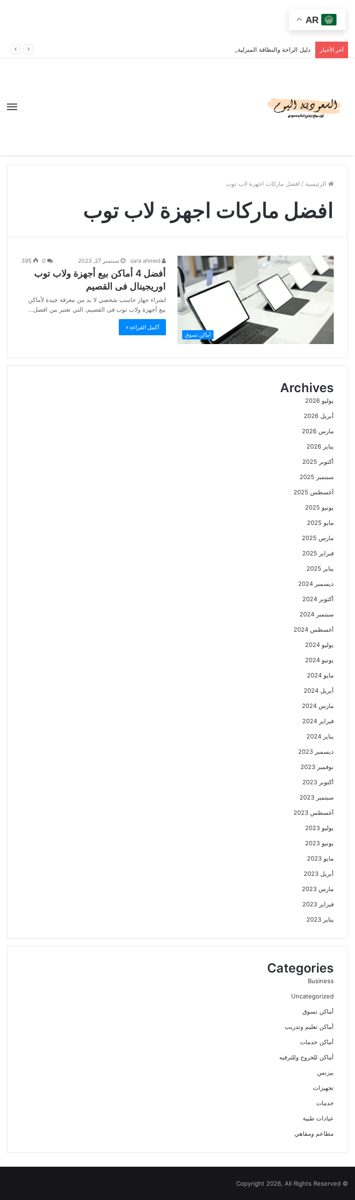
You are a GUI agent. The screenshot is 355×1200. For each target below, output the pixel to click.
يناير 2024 (320, 736)
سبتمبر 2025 (317, 476)
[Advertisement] (177, 21)
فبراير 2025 (318, 553)
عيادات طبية (318, 1118)
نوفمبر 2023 (317, 766)
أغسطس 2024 (314, 629)
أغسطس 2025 (314, 492)
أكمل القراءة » (142, 327)
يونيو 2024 (319, 660)
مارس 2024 (318, 705)
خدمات (325, 1103)
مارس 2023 (318, 888)
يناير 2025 (320, 568)
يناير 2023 (320, 919)
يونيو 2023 (319, 843)
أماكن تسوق (318, 1011)
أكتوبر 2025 (318, 461)
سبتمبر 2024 (317, 614)
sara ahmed (146, 260)
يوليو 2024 (319, 644)
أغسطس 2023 (314, 812)
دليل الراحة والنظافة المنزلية (274, 49)
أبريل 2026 (319, 415)
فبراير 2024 (318, 721)
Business (321, 981)
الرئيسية (316, 183)
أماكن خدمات (317, 1042)
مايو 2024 (320, 675)
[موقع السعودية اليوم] (304, 107)
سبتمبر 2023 (317, 797)
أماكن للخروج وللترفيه (306, 1057)
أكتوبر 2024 (318, 599)
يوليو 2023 (319, 827)
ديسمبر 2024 (316, 583)
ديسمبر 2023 (316, 751)
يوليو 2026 (319, 400)
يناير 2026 (320, 446)
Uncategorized (312, 996)
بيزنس (325, 1072)
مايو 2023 (320, 858)
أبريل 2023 (319, 873)
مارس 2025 (318, 538)
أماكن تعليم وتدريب (309, 1026)
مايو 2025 (320, 522)
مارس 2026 (318, 431)
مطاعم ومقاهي (314, 1133)
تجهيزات (323, 1087)
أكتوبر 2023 (318, 782)
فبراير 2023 (318, 904)
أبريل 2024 (319, 690)
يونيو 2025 (319, 507)
